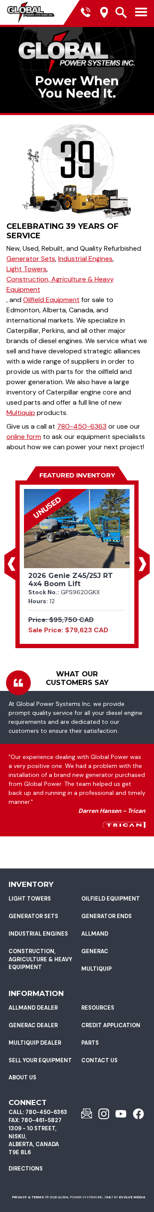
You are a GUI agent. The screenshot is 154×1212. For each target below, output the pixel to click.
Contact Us (99, 1060)
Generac (94, 951)
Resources (97, 1008)
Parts (90, 1043)
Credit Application (110, 1025)
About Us (22, 1077)
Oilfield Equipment (51, 299)
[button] (11, 563)
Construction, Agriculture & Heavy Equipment (60, 284)
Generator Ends (106, 916)
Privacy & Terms (28, 1197)
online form (23, 436)
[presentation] (11, 563)
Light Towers (26, 268)
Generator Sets (30, 258)
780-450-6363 (82, 426)
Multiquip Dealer (35, 1043)
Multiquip (20, 412)
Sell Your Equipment (40, 1060)
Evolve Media (132, 1197)
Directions (26, 1168)
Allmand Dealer (33, 1008)
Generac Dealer (33, 1025)
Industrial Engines (85, 258)
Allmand (94, 933)
